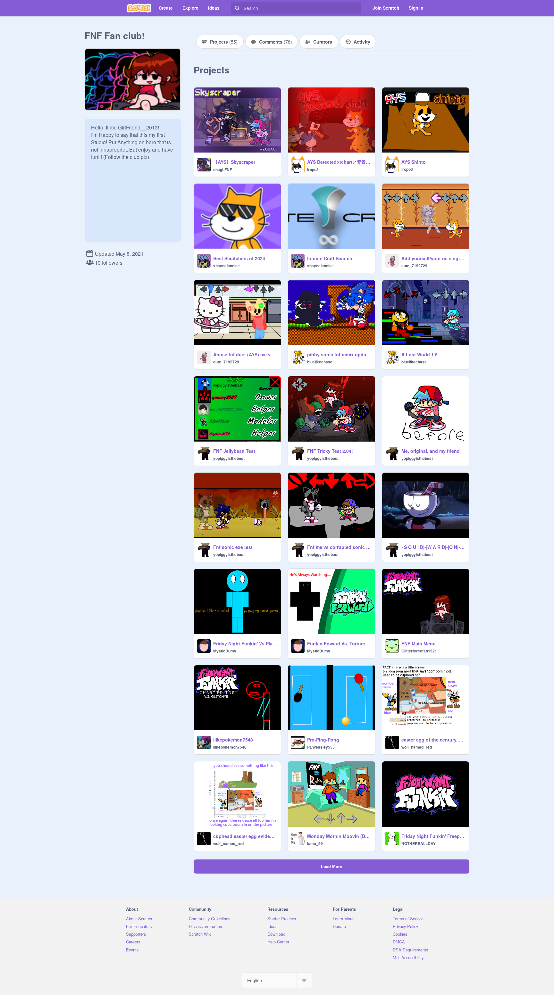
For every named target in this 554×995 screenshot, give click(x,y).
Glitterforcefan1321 (419, 651)
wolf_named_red (416, 747)
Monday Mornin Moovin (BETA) (339, 836)
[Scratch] (139, 8)
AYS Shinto (413, 162)
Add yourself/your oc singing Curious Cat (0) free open (433, 258)
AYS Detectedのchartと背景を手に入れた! (339, 162)
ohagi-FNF (222, 169)
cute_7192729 (414, 266)
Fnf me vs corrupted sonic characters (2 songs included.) (339, 547)
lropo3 (313, 169)
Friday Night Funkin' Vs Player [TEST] (245, 643)
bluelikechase (319, 362)
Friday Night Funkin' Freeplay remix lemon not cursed (433, 836)
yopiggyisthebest (229, 458)
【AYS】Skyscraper (234, 162)
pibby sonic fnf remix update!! (339, 354)
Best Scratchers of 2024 (239, 258)
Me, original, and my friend (430, 451)
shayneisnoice (226, 266)
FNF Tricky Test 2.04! (330, 451)
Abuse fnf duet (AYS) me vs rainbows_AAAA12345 (245, 354)
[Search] (237, 8)
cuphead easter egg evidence (245, 836)
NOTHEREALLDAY (418, 843)
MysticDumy (224, 651)
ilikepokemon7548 (233, 739)
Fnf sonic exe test (233, 547)
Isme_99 (315, 843)
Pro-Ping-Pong (323, 739)
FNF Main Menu (418, 643)
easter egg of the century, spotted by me (433, 739)
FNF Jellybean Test (234, 451)
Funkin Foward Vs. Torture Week (339, 643)
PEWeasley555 (321, 747)
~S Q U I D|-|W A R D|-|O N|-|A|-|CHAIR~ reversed (433, 547)
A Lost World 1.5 (419, 354)
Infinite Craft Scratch (329, 258)
